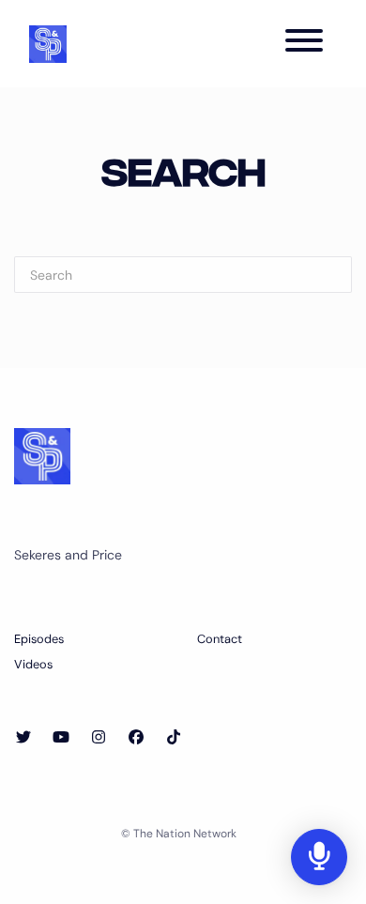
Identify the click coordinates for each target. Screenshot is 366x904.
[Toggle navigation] (304, 43)
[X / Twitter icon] (23, 738)
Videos (33, 664)
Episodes (39, 639)
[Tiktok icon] (173, 738)
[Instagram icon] (98, 738)
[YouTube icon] (61, 738)
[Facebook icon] (136, 738)
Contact (219, 639)
